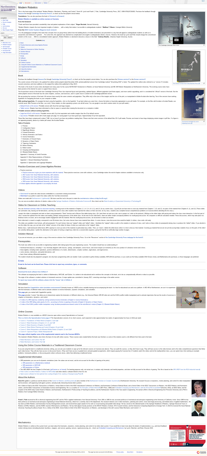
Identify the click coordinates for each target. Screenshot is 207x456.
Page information (7, 52)
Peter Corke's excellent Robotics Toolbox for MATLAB (37, 371)
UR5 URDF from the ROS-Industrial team (186, 369)
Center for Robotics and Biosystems (63, 381)
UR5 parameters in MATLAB (31, 365)
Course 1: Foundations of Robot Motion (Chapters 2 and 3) (38, 320)
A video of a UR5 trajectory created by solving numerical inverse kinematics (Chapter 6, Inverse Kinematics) (54, 300)
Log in (203, 1)
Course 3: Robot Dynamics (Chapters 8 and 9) (34, 325)
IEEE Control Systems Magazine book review (40, 30)
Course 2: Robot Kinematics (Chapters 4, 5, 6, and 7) (37, 323)
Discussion (28, 3)
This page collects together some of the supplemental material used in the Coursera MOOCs (49, 334)
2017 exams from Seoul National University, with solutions (41, 175)
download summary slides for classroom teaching (39, 208)
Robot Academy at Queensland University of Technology (121, 201)
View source (38, 3)
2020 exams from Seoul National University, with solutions (41, 181)
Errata (21, 261)
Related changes (7, 44)
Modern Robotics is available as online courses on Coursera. (38, 19)
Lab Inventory (6, 26)
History (45, 3)
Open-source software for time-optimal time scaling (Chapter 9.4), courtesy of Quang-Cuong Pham (51, 374)
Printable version (7, 48)
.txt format (62, 369)
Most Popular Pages (8, 30)
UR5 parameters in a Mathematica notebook (36, 363)
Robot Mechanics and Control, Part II (32, 342)
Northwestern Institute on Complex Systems (104, 381)
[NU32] (187, 436)
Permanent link (6, 50)
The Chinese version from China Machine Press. (185, 83)
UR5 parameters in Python (31, 367)
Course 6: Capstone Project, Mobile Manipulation (35, 331)
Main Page (5, 20)
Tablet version (24, 108)
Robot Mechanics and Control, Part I (31, 340)
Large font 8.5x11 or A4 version (30, 113)
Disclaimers (139, 452)
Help (4, 24)
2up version (24, 116)
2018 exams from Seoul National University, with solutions (41, 177)
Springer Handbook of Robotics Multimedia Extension (73, 201)
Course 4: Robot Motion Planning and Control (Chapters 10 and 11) (41, 327)
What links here (7, 42)
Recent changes (7, 22)
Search (2, 33)
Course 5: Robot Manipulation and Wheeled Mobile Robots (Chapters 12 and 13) (45, 329)
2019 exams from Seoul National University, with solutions (41, 179)
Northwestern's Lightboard (40, 198)
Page (20, 3)
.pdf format (53, 369)
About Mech (130, 452)
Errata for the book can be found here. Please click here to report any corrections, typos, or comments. (52, 264)
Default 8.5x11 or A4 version (29, 106)
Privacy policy (120, 452)
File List (5, 28)
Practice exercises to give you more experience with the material (43, 172)
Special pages (6, 46)
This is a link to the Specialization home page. (33, 318)
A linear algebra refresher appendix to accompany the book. (38, 183)
